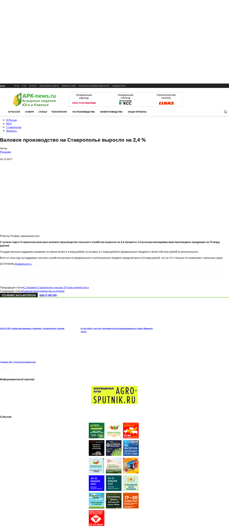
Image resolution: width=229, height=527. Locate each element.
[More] (61, 272)
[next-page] (7, 368)
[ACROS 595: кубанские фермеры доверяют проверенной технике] (17, 324)
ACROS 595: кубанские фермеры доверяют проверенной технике (32, 328)
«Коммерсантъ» (23, 264)
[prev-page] (2, 368)
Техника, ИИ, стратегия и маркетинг (18, 362)
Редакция (5, 152)
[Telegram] (5, 272)
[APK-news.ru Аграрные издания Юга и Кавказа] (34, 99)
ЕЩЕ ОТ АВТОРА (48, 295)
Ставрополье (14, 127)
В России (11, 120)
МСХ (9, 123)
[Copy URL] (38, 272)
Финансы (11, 131)
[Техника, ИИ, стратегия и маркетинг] (17, 357)
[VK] (16, 272)
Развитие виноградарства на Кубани (43, 291)
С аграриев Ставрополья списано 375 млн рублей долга (56, 287)
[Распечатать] (49, 272)
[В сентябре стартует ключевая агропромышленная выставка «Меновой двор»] (98, 324)
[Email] (27, 272)
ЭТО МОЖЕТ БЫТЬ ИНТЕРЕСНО (19, 295)
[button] (225, 112)
